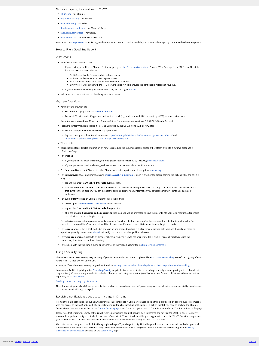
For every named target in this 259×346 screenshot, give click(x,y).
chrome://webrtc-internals (118, 174)
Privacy (26, 341)
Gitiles (18, 341)
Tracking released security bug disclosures (76, 281)
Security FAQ (107, 330)
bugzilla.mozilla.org (70, 18)
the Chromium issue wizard (136, 67)
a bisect (96, 232)
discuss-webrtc (77, 276)
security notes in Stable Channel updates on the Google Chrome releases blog (151, 265)
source (252, 341)
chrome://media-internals (153, 244)
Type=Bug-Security (102, 270)
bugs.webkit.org (68, 23)
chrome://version (104, 111)
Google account (78, 42)
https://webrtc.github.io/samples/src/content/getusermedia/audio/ (141, 135)
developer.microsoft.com (73, 28)
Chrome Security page (108, 308)
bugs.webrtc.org (68, 37)
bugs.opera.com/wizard (72, 32)
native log (156, 170)
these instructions (155, 160)
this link (132, 89)
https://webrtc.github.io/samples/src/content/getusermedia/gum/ (96, 138)
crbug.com (66, 13)
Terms (34, 341)
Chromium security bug (162, 257)
